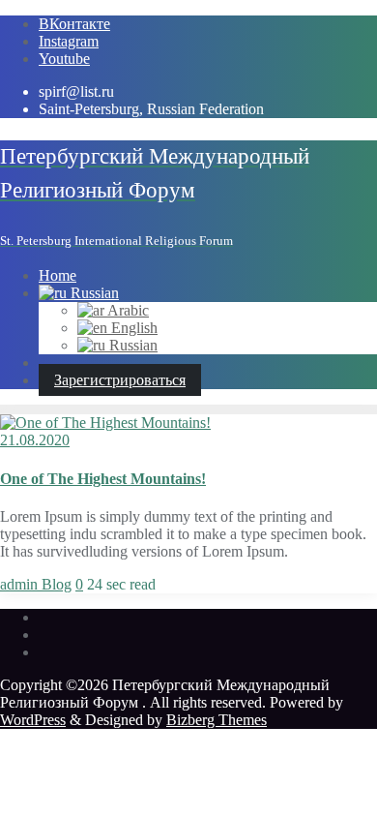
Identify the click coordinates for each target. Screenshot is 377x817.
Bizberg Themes (216, 719)
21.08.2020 (35, 440)
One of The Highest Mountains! (103, 478)
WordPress (33, 719)
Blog (57, 584)
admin (21, 584)
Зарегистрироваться (120, 380)
